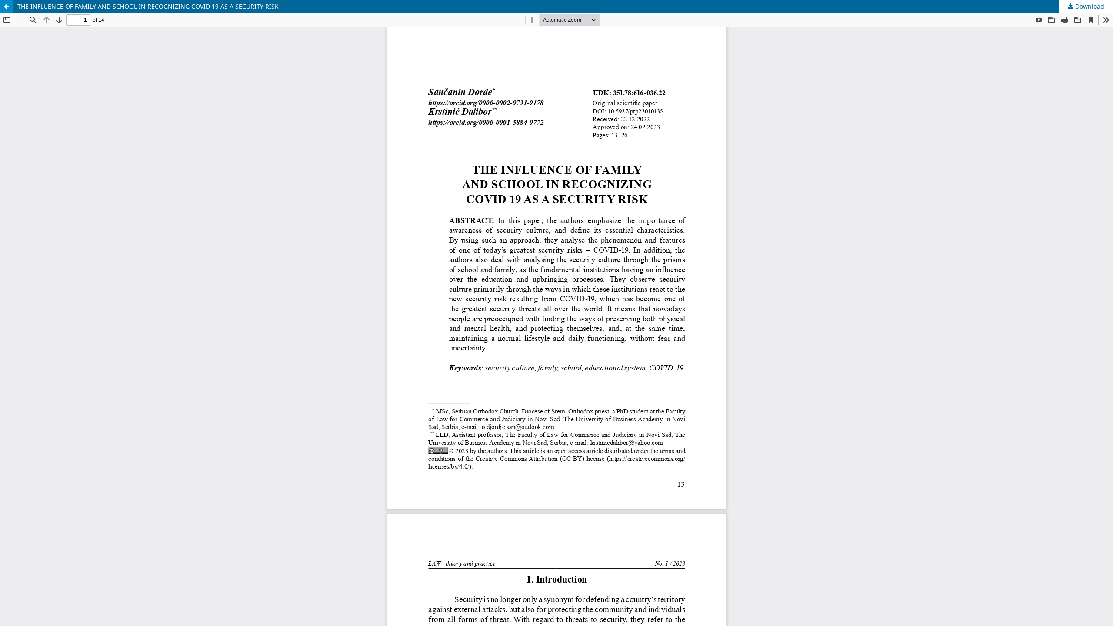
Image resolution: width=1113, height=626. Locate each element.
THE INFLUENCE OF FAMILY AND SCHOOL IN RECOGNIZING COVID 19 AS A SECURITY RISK (148, 6)
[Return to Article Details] (6, 6)
